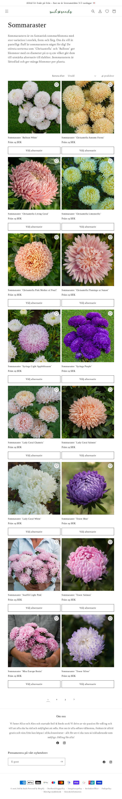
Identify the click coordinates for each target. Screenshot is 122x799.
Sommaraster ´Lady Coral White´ (24, 518)
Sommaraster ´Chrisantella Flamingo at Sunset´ (85, 290)
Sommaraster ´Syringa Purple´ (77, 366)
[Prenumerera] (61, 761)
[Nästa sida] (73, 699)
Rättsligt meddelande (52, 792)
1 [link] (48, 699)
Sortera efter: (58, 75)
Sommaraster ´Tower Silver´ (76, 671)
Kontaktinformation (72, 792)
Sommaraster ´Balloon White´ (23, 137)
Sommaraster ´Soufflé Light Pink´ (25, 595)
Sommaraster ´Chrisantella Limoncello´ (81, 214)
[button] (6, 11)
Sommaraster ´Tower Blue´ (75, 518)
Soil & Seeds (22, 788)
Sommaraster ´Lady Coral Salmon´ (79, 442)
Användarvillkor (92, 788)
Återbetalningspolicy (56, 788)
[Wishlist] (107, 11)
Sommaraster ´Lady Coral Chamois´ (26, 442)
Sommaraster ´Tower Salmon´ (77, 595)
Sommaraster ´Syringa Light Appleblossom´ (30, 366)
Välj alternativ (34, 150)
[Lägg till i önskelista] (56, 84)
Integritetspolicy (75, 788)
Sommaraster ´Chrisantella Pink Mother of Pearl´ (32, 290)
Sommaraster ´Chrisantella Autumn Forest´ (83, 137)
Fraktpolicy (106, 788)
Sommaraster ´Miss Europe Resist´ (25, 671)
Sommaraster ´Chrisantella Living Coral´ (28, 214)
